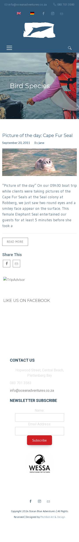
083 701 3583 (65, 4)
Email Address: (39, 424)
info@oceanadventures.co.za (27, 4)
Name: (39, 410)
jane (41, 143)
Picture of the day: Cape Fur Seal (37, 135)
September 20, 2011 (16, 143)
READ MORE (15, 241)
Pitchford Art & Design (52, 517)
